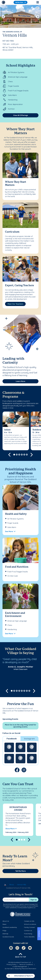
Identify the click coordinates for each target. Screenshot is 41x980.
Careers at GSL (29, 921)
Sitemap (5, 934)
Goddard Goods (8, 937)
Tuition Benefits (29, 937)
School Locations (30, 924)
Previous (3, 17)
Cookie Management (20, 966)
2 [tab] (17, 454)
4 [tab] (22, 454)
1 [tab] (14, 454)
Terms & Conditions (26, 964)
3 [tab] (19, 454)
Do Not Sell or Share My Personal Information (20, 969)
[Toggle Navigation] (37, 2)
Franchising (28, 934)
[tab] (11, 738)
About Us (6, 921)
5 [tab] (24, 454)
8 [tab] (29, 691)
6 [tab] (27, 454)
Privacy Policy (11, 964)
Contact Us (28, 930)
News (4, 924)
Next (37, 17)
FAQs (4, 930)
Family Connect (29, 927)
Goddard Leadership (10, 927)
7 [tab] (27, 691)
